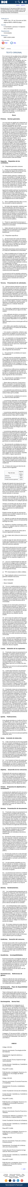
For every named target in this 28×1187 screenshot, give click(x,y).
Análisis (9, 48)
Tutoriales (21, 1176)
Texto (2, 48)
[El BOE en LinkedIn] (18, 1181)
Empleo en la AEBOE (14, 1177)
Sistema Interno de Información (11, 1176)
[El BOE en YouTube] (22, 1181)
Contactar (6, 1174)
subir (24, 1169)
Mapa (23, 1174)
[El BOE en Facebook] (14, 1181)
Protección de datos (20, 1175)
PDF (6, 43)
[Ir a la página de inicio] (4, 2)
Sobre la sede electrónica (14, 1174)
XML (14, 43)
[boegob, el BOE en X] (10, 1181)
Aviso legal (5, 1175)
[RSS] (6, 1181)
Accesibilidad (12, 1175)
